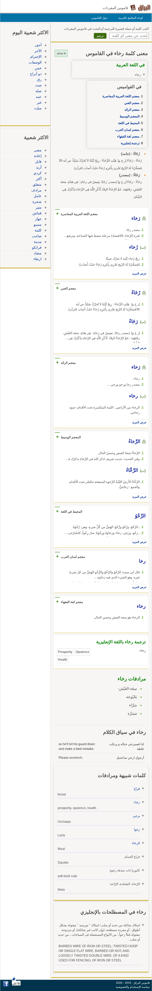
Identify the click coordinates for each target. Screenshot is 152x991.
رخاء (137, 802)
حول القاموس (99, 17)
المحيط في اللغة (129, 123)
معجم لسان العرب (127, 129)
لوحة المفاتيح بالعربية (130, 17)
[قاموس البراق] (140, 7)
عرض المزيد (139, 273)
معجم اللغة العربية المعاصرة (121, 96)
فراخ (137, 788)
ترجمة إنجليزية (130, 143)
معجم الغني (132, 103)
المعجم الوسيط (130, 116)
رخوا (137, 829)
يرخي (136, 816)
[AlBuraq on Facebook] (6, 985)
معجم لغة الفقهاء (128, 136)
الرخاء (136, 843)
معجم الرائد (132, 109)
